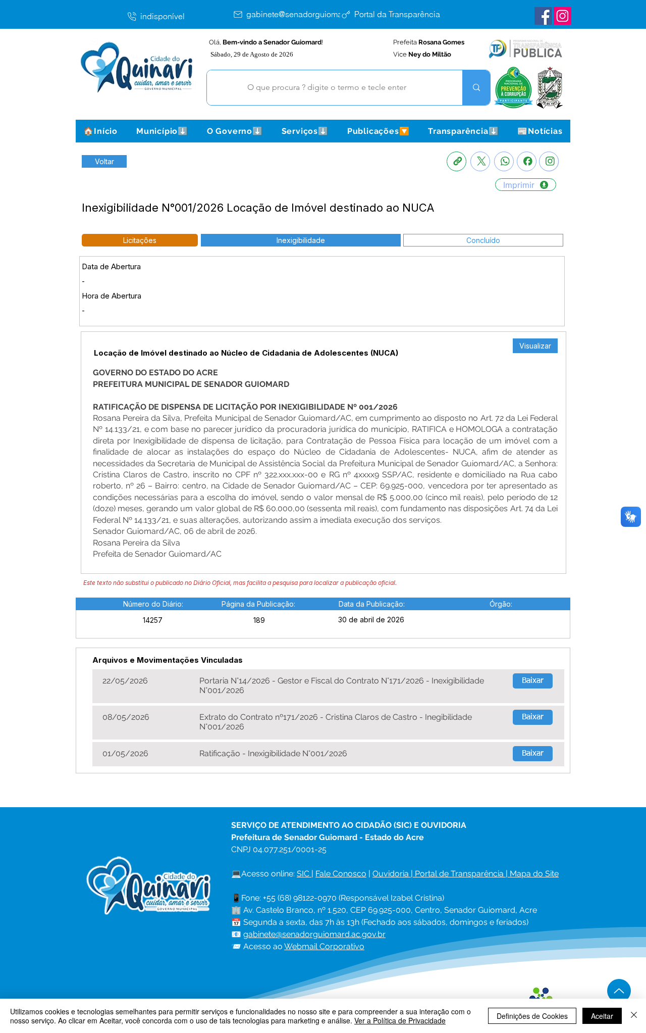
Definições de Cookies (532, 1016)
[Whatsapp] (504, 161)
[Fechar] (634, 1016)
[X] (480, 161)
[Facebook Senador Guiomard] (543, 16)
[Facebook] (526, 161)
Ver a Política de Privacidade (400, 1020)
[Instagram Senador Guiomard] (562, 16)
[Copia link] (456, 161)
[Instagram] (549, 161)
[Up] (619, 991)
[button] (162, 131)
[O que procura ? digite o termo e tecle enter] (476, 87)
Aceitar (602, 1016)
